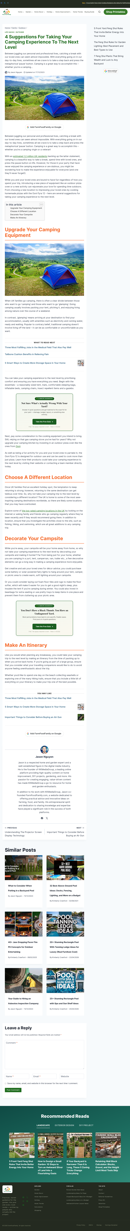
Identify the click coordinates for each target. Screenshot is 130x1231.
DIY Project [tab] (86, 1125)
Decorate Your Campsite (21, 214)
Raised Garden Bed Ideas (75, 1190)
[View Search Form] (99, 12)
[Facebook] (1, 3)
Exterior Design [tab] (64, 1125)
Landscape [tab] (43, 1125)
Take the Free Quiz (43, 422)
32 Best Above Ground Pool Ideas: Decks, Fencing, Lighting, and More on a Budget (65, 891)
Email (37, 1076)
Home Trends (78, 12)
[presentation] (23, 867)
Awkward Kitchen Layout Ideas (78, 1203)
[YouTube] (23, 1205)
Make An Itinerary (18, 218)
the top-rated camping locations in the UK (43, 510)
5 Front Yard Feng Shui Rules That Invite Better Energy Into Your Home (109, 32)
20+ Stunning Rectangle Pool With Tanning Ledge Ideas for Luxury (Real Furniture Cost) (64, 947)
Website (65, 1076)
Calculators (39, 1207)
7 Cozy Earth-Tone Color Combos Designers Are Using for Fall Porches (106, 3)
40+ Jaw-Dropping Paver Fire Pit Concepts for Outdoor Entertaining (22, 947)
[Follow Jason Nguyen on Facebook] (42, 818)
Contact (101, 1193)
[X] (4, 3)
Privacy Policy (81, 1225)
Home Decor (39, 1193)
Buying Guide (89, 12)
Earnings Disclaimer (111, 1225)
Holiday (37, 1200)
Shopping (38, 1210)
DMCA (91, 1225)
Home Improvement (41, 1196)
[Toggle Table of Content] (40, 204)
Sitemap (99, 1225)
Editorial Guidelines (106, 1196)
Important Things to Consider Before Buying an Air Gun (65, 832)
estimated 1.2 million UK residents (30, 156)
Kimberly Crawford (59, 901)
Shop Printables (115, 11)
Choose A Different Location (23, 211)
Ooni (18, 446)
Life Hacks (9, 32)
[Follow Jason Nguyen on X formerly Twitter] (47, 818)
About (101, 1190)
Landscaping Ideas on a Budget (78, 1200)
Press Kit (102, 1200)
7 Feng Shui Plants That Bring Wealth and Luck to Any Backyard (108, 60)
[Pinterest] (27, 1201)
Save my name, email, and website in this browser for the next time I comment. (42, 1083)
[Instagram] (7, 3)
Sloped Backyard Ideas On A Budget (79, 1196)
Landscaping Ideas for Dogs (76, 1193)
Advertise (102, 1203)
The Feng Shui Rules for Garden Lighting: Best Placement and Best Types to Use (110, 46)
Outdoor (20, 32)
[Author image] (6, 72)
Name (10, 1076)
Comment (11, 1043)
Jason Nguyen (16, 72)
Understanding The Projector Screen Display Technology (23, 832)
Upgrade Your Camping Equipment (26, 208)
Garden (37, 1190)
